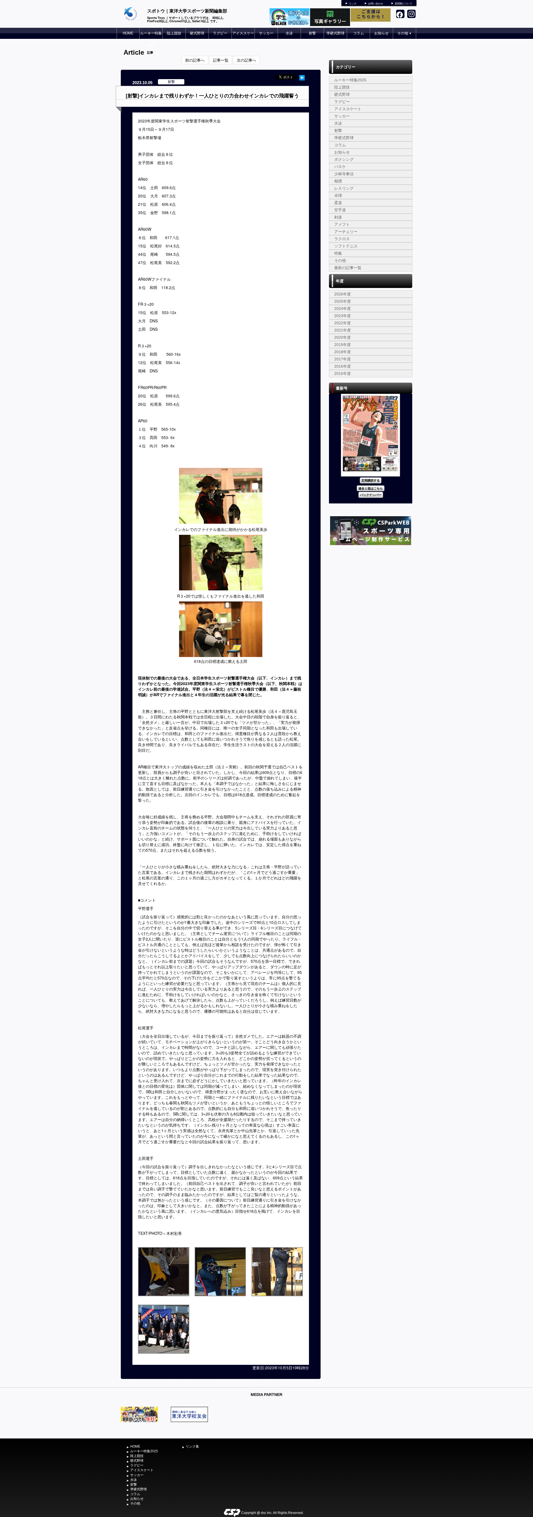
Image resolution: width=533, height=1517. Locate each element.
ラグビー (220, 33)
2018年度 (342, 352)
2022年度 (342, 323)
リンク (352, 3)
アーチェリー (346, 231)
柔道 (338, 202)
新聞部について (403, 3)
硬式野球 (197, 33)
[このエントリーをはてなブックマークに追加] (302, 77)
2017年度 (342, 359)
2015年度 (342, 373)
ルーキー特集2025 (151, 38)
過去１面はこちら (370, 488)
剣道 (338, 217)
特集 (338, 253)
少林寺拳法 (344, 174)
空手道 (340, 210)
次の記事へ (246, 60)
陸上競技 (174, 33)
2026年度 (342, 294)
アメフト (342, 224)
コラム (358, 33)
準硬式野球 (335, 33)
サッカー (266, 33)
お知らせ (381, 33)
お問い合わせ (375, 3)
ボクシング (344, 159)
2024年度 (342, 308)
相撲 (338, 181)
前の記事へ (195, 60)
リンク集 (192, 1446)
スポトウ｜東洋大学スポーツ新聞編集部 (187, 10)
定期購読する (370, 480)
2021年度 (342, 330)
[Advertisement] (370, 588)
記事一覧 (220, 60)
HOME (128, 33)
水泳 (289, 33)
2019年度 (342, 344)
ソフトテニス (346, 246)
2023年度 (342, 316)
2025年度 (342, 301)
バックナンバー (370, 495)
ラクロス (342, 239)
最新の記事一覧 (347, 267)
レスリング (344, 188)
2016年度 (342, 366)
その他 (404, 33)
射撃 (312, 33)
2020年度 (342, 337)
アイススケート (243, 38)
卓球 (338, 195)
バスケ (340, 166)
